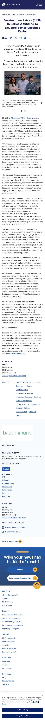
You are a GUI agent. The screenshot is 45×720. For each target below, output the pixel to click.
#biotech (5, 480)
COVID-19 (37, 382)
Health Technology (23, 382)
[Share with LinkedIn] (11, 38)
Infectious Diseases (24, 397)
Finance (30, 386)
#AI (3, 477)
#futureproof (7, 487)
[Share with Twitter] (15, 38)
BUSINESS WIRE (18, 118)
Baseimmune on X (12, 532)
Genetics (37, 397)
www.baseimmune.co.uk (15, 353)
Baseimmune (32, 118)
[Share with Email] (25, 38)
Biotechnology (34, 404)
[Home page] (11, 4)
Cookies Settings (22, 710)
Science (19, 408)
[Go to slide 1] (21, 111)
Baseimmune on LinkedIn (15, 527)
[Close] (42, 696)
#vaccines (6, 496)
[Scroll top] (37, 585)
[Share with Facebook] (20, 38)
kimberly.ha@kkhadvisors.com (14, 376)
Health (18, 415)
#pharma (5, 493)
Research (32, 412)
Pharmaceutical (22, 390)
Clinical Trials (21, 404)
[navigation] (40, 5)
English (6, 469)
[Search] (36, 5)
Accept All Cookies (22, 716)
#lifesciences (7, 490)
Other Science (21, 412)
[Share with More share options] (35, 38)
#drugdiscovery (8, 483)
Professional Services (24, 393)
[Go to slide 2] (25, 111)
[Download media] (41, 103)
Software (27, 408)
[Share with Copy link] (30, 38)
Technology (20, 386)
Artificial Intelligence (24, 401)
